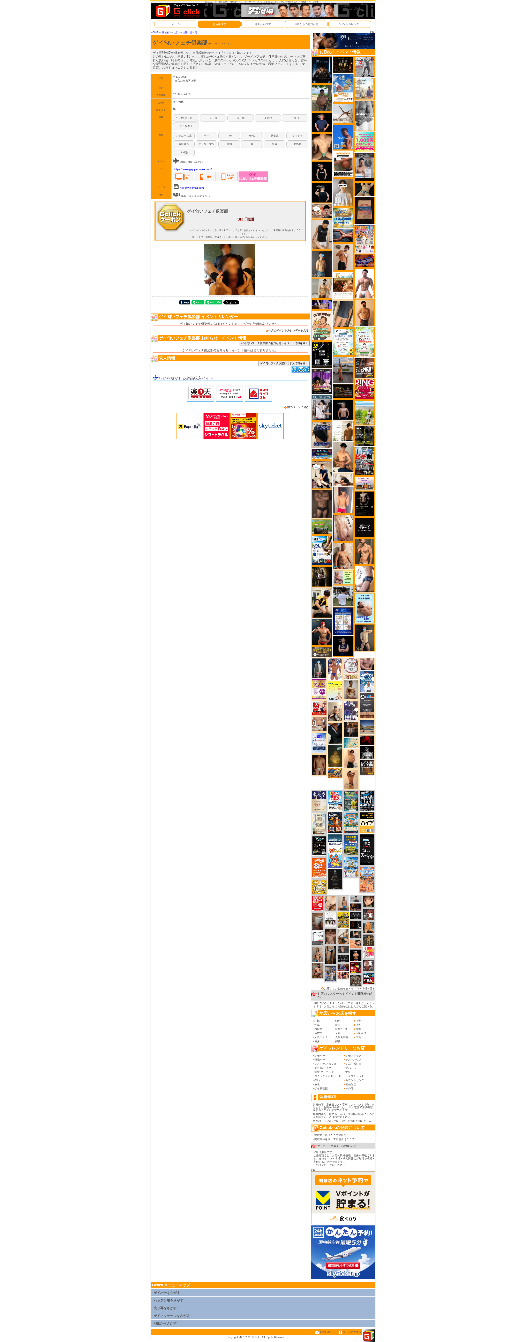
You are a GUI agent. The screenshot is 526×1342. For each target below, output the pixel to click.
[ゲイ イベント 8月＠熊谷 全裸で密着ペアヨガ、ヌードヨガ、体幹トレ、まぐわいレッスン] (367, 726)
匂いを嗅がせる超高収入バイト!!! (188, 378)
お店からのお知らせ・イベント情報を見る (349, 988)
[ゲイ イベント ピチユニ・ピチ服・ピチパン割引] (364, 461)
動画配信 (350, 1084)
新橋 (337, 1024)
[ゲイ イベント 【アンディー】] (356, 943)
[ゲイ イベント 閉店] (319, 823)
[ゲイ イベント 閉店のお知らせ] (319, 800)
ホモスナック (353, 1055)
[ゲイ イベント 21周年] (335, 822)
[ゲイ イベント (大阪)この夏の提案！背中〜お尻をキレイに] (321, 407)
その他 (349, 1088)
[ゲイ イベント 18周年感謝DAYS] (335, 839)
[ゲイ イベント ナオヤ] (364, 551)
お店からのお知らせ (306, 24)
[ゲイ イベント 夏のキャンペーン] (364, 341)
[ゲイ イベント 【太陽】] (317, 954)
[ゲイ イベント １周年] (319, 845)
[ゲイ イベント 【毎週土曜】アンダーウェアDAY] (356, 906)
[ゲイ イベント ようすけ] (343, 975)
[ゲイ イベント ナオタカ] (368, 901)
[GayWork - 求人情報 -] (301, 368)
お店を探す (219, 24)
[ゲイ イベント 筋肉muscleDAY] (364, 115)
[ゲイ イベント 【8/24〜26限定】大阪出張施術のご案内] (343, 479)
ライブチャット (354, 1076)
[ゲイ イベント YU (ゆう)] (343, 409)
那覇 (337, 1041)
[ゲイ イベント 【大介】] (356, 934)
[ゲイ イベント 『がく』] (321, 632)
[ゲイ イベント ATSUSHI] (364, 412)
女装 (348, 1072)
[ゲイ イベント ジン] (319, 723)
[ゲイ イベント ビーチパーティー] (351, 844)
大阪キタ (361, 1033)
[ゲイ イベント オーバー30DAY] (321, 325)
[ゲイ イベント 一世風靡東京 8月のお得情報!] (321, 434)
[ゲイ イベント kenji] (335, 733)
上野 (176, 32)
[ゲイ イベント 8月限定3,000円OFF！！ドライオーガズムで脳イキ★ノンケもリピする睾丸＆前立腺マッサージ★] (343, 235)
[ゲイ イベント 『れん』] (364, 637)
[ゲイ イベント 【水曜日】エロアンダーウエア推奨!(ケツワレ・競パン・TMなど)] (364, 367)
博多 (317, 1041)
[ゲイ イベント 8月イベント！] (321, 454)
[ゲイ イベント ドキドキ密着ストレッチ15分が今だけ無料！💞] (364, 503)
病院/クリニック (324, 1072)
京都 (337, 1033)
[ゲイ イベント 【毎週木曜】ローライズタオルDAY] (367, 740)
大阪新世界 (341, 1037)
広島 (358, 1037)
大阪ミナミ (321, 1037)
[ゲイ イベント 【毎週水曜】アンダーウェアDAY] (364, 260)
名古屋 (318, 1033)
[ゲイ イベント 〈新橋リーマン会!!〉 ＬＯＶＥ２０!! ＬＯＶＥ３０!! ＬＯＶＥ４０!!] (330, 973)
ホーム (176, 24)
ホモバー (319, 1055)
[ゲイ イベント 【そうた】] (343, 192)
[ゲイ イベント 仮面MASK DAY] (367, 752)
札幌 (317, 1020)
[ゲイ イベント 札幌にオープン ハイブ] (367, 822)
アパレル (350, 1067)
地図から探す (263, 24)
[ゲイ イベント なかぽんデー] (335, 755)
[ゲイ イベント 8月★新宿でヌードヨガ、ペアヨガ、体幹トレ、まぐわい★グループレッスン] (343, 113)
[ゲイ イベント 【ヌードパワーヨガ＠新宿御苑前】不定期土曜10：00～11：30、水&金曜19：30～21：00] (343, 369)
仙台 (337, 1020)
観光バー (319, 1059)
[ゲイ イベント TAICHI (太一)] (321, 122)
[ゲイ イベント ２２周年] (335, 857)
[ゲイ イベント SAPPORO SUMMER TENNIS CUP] (367, 800)
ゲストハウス (353, 1059)
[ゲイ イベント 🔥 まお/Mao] (343, 949)
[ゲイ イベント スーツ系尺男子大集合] (343, 391)
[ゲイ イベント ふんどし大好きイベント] (368, 940)
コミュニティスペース (327, 1076)
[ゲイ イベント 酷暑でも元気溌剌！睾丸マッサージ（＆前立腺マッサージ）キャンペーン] (343, 285)
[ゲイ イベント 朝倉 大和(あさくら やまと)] (367, 663)
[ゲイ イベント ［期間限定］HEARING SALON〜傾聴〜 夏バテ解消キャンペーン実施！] (321, 602)
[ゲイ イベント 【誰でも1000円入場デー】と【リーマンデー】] (335, 772)
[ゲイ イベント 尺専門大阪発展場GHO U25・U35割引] (368, 978)
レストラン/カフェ (325, 1063)
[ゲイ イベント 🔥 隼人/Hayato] (364, 189)
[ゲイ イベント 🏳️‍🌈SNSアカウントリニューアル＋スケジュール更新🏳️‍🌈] (343, 430)
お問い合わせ (328, 1332)
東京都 (166, 32)
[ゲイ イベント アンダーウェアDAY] (343, 958)
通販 (317, 1084)
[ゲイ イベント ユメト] (343, 500)
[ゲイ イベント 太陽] (330, 954)
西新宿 (318, 1029)
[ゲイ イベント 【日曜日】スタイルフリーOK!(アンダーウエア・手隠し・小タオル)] (368, 965)
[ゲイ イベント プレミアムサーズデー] (351, 665)
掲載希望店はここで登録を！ (331, 1135)
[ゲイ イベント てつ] (321, 503)
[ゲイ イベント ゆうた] (335, 711)
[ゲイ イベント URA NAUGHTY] (367, 705)
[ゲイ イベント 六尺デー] (364, 66)
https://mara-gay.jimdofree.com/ (193, 169)
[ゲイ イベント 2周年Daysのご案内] (321, 354)
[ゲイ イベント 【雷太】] (343, 555)
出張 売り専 (190, 32)
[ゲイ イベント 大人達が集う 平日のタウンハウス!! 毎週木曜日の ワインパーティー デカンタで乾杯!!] (319, 689)
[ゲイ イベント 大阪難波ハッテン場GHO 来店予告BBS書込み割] (356, 967)
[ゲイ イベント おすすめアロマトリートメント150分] (364, 483)
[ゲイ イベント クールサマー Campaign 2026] (321, 550)
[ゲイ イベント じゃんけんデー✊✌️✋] (335, 690)
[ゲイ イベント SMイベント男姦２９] (356, 924)
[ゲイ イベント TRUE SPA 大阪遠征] (343, 577)
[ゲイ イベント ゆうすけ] (351, 758)
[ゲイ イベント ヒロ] (321, 288)
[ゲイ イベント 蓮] (321, 576)
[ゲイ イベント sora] (321, 146)
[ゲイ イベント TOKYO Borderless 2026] (364, 238)
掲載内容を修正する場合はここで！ (335, 1139)
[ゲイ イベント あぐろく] (368, 952)
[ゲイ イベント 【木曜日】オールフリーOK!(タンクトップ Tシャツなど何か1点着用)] (367, 767)
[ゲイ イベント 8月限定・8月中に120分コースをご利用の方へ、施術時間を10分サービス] (343, 341)
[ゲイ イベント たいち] (364, 578)
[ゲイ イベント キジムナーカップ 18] (351, 800)
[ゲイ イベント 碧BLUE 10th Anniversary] (321, 69)
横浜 (358, 1029)
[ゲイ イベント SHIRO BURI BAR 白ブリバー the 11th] (317, 937)
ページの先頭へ (352, 1332)
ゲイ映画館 (321, 1088)
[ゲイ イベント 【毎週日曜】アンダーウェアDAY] (343, 966)
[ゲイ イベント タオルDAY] (356, 915)
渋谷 (358, 1024)
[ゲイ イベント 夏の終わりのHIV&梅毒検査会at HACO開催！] (335, 800)
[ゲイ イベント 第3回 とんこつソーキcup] (351, 822)
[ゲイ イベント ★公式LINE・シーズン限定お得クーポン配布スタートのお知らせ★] (364, 141)
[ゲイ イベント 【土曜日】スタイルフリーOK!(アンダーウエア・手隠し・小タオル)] (368, 914)
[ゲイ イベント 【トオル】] (317, 921)
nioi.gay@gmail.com (192, 187)
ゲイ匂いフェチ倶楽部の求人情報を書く (284, 363)
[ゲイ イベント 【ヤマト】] (368, 927)
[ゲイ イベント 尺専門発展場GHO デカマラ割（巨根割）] (319, 707)
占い (317, 1080)
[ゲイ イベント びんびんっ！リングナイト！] (364, 389)
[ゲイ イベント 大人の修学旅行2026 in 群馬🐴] (367, 879)
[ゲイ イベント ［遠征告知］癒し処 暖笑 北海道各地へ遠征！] (343, 456)
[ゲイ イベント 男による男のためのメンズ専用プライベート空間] (343, 620)
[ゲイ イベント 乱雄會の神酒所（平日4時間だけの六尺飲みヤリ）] (351, 710)
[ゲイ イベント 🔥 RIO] (321, 97)
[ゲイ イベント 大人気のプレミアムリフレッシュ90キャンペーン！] (321, 304)
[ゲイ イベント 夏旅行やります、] (364, 210)
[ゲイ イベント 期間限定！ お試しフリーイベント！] (321, 651)
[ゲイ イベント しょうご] (351, 779)
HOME (154, 32)
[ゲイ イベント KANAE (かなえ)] (321, 171)
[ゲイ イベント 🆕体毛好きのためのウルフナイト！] (356, 980)
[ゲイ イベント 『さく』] (319, 667)
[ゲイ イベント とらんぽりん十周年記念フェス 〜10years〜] (343, 919)
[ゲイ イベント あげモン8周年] (319, 867)
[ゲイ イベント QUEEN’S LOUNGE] (321, 381)
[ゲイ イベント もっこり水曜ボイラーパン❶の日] (364, 283)
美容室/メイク (322, 1067)
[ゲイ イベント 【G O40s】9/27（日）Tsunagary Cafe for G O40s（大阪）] (356, 898)
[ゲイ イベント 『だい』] (321, 263)
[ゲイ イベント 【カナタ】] (330, 902)
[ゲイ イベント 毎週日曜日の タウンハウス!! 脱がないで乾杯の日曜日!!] (317, 903)
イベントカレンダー (350, 24)
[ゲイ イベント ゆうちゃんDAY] (367, 681)
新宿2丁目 (341, 1029)
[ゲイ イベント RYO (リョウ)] (356, 955)
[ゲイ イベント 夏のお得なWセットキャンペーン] (343, 217)
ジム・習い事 (353, 1063)
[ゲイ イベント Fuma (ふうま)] (343, 645)
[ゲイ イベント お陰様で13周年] (321, 526)
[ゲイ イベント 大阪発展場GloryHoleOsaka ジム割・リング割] (364, 435)
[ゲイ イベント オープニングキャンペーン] (343, 64)
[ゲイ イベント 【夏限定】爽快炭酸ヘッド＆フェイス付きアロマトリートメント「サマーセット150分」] (351, 742)
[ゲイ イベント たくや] (364, 312)
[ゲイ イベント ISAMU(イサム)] (321, 192)
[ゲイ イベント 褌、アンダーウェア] (343, 163)
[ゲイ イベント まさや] (343, 936)
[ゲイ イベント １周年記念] (343, 314)
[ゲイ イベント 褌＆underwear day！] (330, 919)
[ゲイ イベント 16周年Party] (351, 866)
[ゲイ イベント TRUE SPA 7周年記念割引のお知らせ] (364, 608)
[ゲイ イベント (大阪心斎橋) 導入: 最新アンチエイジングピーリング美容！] (364, 167)
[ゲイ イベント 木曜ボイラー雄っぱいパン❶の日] (335, 669)
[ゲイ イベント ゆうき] (343, 902)
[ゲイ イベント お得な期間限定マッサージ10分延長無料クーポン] (321, 210)
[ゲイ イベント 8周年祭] (319, 886)
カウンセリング (354, 1080)
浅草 (317, 1024)
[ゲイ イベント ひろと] (343, 256)
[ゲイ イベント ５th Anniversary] (319, 742)
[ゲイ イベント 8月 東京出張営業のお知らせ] (343, 137)
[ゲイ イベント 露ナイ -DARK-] (364, 527)
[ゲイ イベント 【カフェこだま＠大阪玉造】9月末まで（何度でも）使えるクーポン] (343, 88)
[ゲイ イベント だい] (319, 764)
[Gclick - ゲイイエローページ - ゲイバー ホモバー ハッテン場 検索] (177, 10)
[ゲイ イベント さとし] (343, 527)
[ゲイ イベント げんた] (330, 936)
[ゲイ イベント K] (351, 689)
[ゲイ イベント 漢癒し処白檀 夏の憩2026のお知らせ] (364, 88)
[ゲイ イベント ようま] (317, 970)
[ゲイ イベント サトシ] (343, 595)
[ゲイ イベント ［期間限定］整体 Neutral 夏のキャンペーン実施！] (321, 234)
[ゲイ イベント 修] (351, 729)
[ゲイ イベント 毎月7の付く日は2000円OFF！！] (351, 676)
